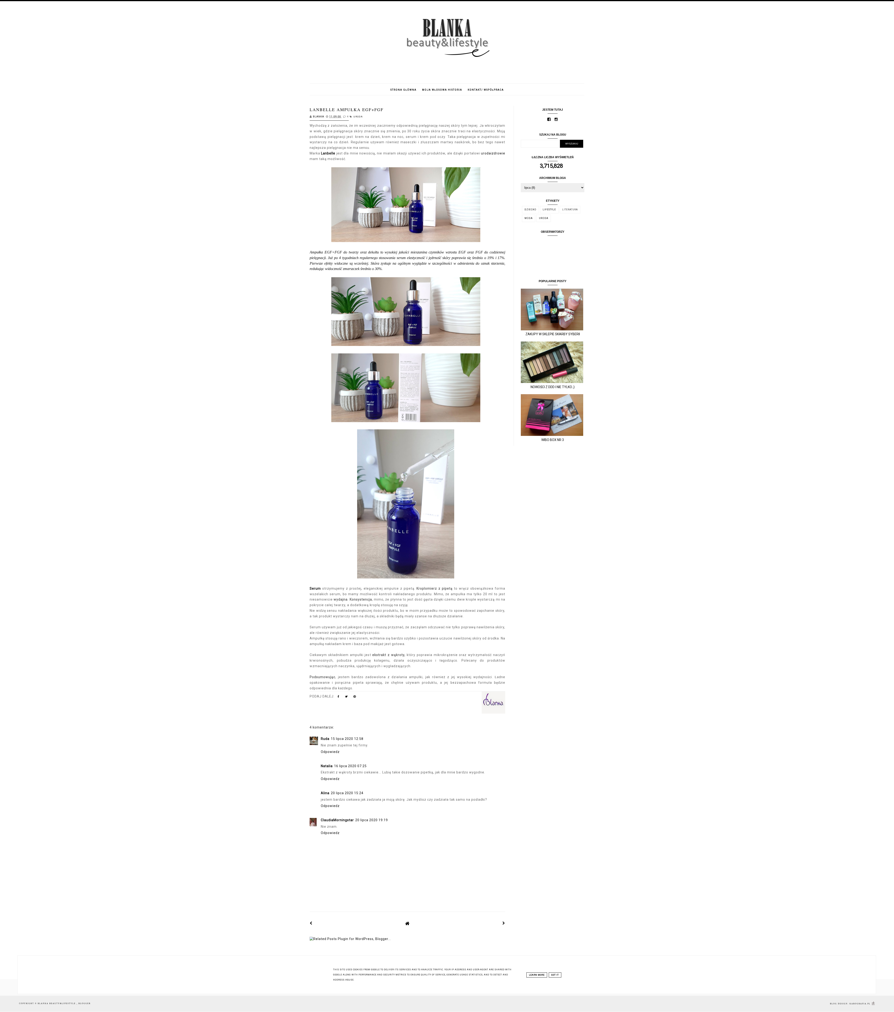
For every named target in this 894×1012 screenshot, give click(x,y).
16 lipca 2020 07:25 (350, 766)
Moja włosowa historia (442, 90)
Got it (555, 975)
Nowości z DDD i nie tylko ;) (553, 387)
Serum (316, 588)
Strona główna (403, 90)
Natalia (327, 766)
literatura (570, 209)
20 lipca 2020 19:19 (371, 820)
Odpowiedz (330, 752)
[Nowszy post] (311, 923)
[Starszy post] (503, 923)
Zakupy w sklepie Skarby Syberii (552, 334)
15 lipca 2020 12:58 (347, 739)
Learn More (537, 975)
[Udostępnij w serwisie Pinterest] (354, 697)
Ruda (325, 739)
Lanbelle (328, 153)
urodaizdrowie (493, 153)
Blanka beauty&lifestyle (57, 1003)
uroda (358, 117)
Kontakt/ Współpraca (486, 90)
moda (529, 218)
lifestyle (549, 209)
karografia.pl (860, 1004)
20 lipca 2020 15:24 (347, 793)
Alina (325, 793)
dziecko (530, 209)
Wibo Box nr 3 (552, 440)
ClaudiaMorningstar (337, 820)
